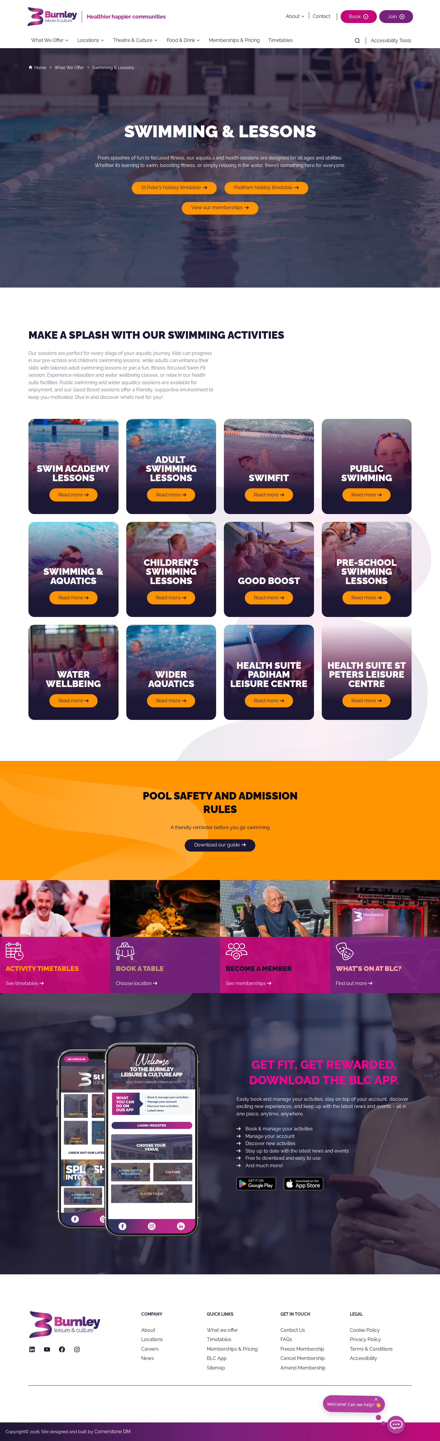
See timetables (22, 983)
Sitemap (216, 1368)
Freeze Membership (302, 1349)
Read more (76, 496)
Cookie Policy (365, 1330)
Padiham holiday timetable (263, 187)
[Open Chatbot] (396, 1425)
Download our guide (217, 845)
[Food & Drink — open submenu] (200, 40)
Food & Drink (181, 40)
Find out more (351, 983)
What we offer (222, 1330)
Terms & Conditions (371, 1349)
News (147, 1358)
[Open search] (357, 40)
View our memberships (217, 207)
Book (355, 16)
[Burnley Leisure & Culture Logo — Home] (54, 16)
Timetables (280, 40)
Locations (88, 40)
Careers (150, 1349)
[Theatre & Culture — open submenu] (158, 40)
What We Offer (47, 40)
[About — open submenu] (304, 16)
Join (392, 16)
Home (40, 67)
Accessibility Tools (391, 40)
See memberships (246, 983)
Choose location (134, 983)
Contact (321, 16)
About (293, 16)
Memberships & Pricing (234, 40)
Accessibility (363, 1358)
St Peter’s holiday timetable (171, 187)
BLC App (217, 1358)
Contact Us (292, 1330)
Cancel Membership (302, 1358)
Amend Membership (303, 1368)
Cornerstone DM (112, 1431)
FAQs (286, 1339)
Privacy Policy (365, 1339)
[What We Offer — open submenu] (69, 40)
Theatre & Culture (132, 40)
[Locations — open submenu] (104, 40)
